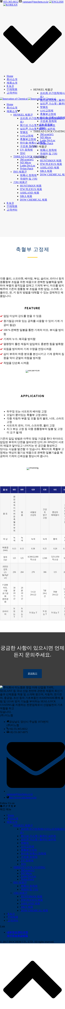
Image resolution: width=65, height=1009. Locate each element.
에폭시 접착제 (48, 150)
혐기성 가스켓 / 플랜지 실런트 (38, 836)
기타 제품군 (20, 182)
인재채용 (12, 89)
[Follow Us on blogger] (1, 806)
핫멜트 (44, 107)
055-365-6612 (10, 1)
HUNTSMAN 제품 (51, 160)
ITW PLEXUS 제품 (51, 164)
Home (10, 76)
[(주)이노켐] (28, 98)
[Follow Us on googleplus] (7, 806)
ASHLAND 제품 (49, 167)
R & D (10, 86)
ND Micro (45, 137)
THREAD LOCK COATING (29, 156)
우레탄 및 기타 (48, 153)
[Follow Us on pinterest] (9, 806)
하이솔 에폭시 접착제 (32, 142)
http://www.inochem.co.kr (22, 797)
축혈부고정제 (48, 114)
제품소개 (12, 82)
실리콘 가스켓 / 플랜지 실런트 (38, 839)
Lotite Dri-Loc (47, 140)
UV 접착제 (46, 124)
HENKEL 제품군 (23, 114)
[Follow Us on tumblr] (12, 806)
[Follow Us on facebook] (4, 806)
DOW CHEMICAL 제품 (33, 199)
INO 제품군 (20, 171)
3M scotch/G (47, 134)
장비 (42, 128)
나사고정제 (46, 110)
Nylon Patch (46, 143)
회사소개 (12, 79)
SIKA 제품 (46, 171)
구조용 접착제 (48, 121)
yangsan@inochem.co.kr (35, 1)
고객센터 (12, 92)
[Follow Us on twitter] (15, 806)
